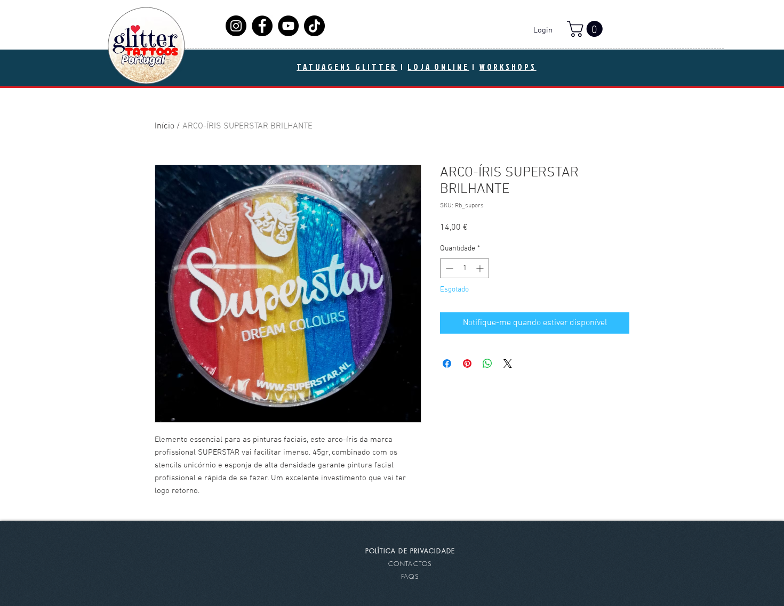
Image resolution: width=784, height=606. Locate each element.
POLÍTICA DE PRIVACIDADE (410, 550)
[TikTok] (314, 25)
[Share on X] (507, 363)
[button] (586, 29)
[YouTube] (288, 25)
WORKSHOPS (508, 66)
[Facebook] (262, 25)
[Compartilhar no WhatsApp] (487, 363)
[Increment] (480, 268)
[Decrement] (448, 268)
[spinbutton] (464, 268)
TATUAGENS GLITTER (347, 66)
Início (164, 126)
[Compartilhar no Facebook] (447, 363)
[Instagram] (236, 25)
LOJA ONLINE (438, 66)
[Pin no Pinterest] (467, 363)
